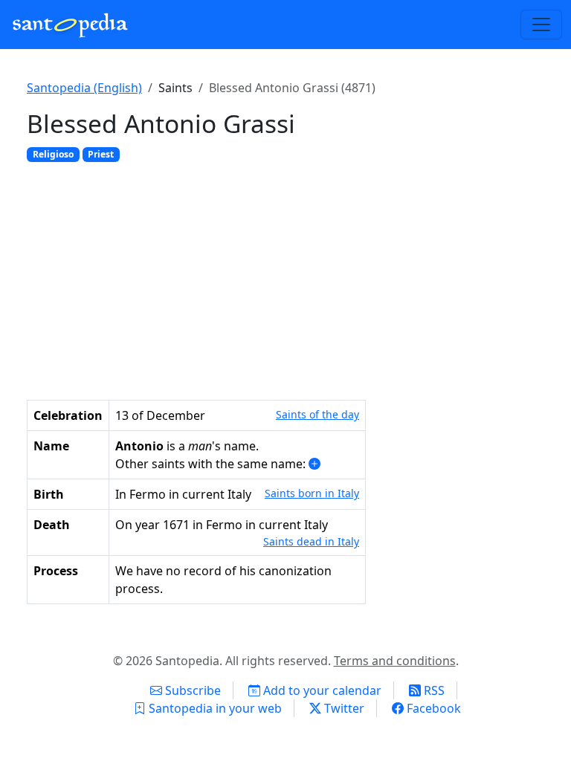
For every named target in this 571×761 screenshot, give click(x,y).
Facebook (432, 708)
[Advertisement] (285, 278)
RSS (433, 690)
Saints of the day (317, 414)
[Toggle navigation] (541, 24)
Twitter (342, 708)
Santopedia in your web (214, 708)
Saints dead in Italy (311, 541)
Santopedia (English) (84, 88)
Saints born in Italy (312, 493)
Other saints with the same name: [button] (212, 464)
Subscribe (191, 690)
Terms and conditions (395, 660)
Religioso (53, 154)
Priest (101, 154)
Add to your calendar (320, 690)
